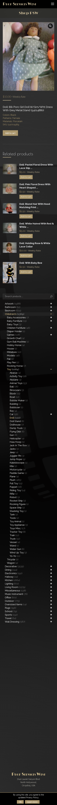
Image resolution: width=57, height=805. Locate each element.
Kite (13, 466)
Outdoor (12, 601)
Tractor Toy (18, 531)
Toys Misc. (17, 528)
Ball (14, 386)
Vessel (15, 542)
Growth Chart (16, 338)
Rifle (14, 493)
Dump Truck (18, 428)
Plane (14, 476)
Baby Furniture (17, 321)
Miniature (14, 352)
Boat (14, 397)
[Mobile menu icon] (52, 4)
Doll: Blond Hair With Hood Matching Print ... (34, 206)
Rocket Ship (18, 500)
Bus (13, 410)
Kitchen (12, 580)
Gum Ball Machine (18, 341)
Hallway (11, 576)
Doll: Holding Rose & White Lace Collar (34, 245)
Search (51, 296)
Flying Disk (17, 431)
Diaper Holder (16, 331)
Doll (15, 417)
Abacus (15, 372)
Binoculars (17, 390)
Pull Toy (16, 483)
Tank (14, 514)
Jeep (14, 452)
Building (15, 403)
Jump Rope (17, 459)
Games (13, 334)
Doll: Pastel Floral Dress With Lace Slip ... (36, 166)
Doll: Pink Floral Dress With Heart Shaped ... (34, 186)
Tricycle (12, 559)
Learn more (32, 802)
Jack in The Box (20, 445)
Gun (13, 435)
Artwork (13, 303)
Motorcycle (18, 469)
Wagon (12, 563)
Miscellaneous (15, 590)
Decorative (14, 566)
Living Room (15, 587)
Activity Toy (18, 376)
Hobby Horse (16, 345)
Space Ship (17, 507)
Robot (15, 497)
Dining (11, 569)
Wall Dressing (15, 621)
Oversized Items (16, 604)
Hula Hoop (17, 442)
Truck (15, 538)
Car (14, 414)
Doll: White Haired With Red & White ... (36, 225)
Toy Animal (17, 521)
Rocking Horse (16, 365)
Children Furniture (18, 327)
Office (11, 597)
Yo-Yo (15, 556)
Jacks (14, 448)
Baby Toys (14, 324)
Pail (10, 359)
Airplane (15, 379)
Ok (20, 802)
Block (15, 393)
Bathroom (12, 307)
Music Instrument (16, 594)
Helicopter (17, 438)
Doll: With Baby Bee (30, 262)
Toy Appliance (19, 524)
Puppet (16, 486)
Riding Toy (17, 490)
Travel (10, 618)
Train (14, 535)
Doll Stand (17, 421)
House (12, 348)
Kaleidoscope (18, 462)
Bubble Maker (19, 400)
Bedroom (13, 310)
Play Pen (13, 362)
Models (13, 355)
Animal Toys (18, 383)
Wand (14, 545)
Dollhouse (17, 424)
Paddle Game (18, 473)
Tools (14, 518)
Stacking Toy (18, 511)
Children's (14, 314)
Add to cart (10, 133)
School (11, 611)
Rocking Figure (19, 504)
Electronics (13, 573)
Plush (15, 480)
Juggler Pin (17, 455)
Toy (13, 369)
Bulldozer (16, 407)
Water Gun (17, 549)
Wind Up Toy (18, 552)
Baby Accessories (18, 317)
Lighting (12, 583)
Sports (11, 614)
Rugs (10, 607)
